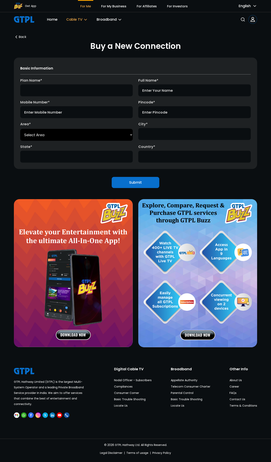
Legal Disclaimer (111, 453)
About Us (236, 380)
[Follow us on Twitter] (45, 415)
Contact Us (237, 399)
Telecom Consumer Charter (190, 387)
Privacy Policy (161, 453)
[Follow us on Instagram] (38, 415)
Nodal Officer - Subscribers (133, 380)
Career (234, 387)
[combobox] (244, 6)
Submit (135, 182)
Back (22, 37)
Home (52, 19)
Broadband (107, 19)
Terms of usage (137, 453)
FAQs (233, 393)
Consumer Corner (126, 393)
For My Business (113, 6)
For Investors (177, 6)
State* (26, 146)
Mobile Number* (35, 102)
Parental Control (182, 393)
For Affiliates (147, 6)
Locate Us (121, 406)
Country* (146, 146)
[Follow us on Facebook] (31, 415)
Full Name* (148, 80)
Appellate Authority (184, 380)
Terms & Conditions (243, 406)
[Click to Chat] (24, 415)
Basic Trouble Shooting (130, 399)
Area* (25, 124)
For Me (85, 6)
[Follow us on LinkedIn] (52, 415)
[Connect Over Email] (16, 415)
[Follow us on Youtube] (59, 415)
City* (143, 124)
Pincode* (146, 102)
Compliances (123, 387)
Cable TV (74, 19)
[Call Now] (66, 415)
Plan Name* (31, 80)
